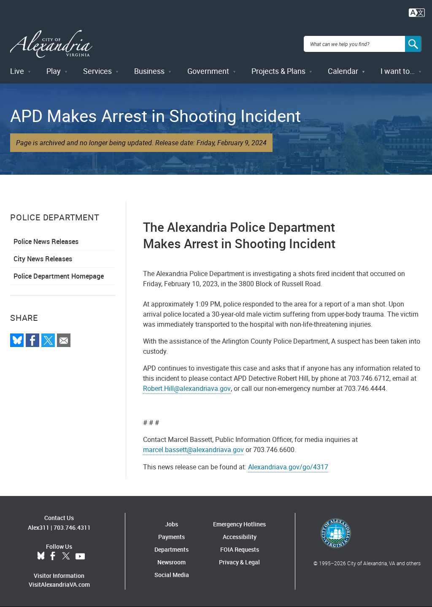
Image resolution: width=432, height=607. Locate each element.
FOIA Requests (239, 549)
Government (208, 71)
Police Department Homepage (59, 276)
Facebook (52, 556)
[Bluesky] (17, 340)
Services (97, 71)
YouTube (80, 556)
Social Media (171, 575)
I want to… (398, 71)
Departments (171, 549)
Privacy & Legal (239, 562)
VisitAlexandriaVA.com (59, 584)
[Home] (51, 44)
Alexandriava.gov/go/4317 (288, 467)
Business (149, 71)
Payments (171, 537)
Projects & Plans (278, 71)
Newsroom (171, 562)
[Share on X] (48, 340)
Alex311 (38, 527)
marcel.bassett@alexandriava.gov (193, 449)
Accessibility (239, 537)
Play (53, 71)
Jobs (171, 524)
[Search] (413, 44)
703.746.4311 (72, 527)
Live (17, 71)
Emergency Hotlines (239, 524)
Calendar (343, 71)
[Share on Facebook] (32, 340)
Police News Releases (46, 241)
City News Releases (43, 258)
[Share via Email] (63, 340)
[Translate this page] (416, 11)
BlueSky (41, 556)
